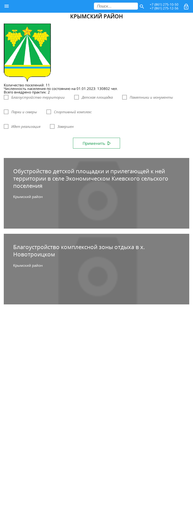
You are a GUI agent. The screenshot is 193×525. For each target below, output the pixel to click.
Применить (94, 143)
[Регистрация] (186, 7)
